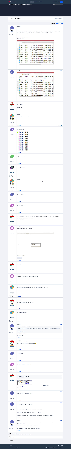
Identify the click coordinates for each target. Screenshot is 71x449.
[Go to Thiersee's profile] (12, 104)
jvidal (12, 30)
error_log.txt (19, 257)
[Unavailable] (35, 72)
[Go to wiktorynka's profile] (12, 156)
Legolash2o (12, 118)
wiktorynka (12, 159)
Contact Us (17, 447)
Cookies (20, 447)
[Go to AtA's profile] (12, 129)
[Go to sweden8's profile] (12, 205)
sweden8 (12, 230)
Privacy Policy (13, 447)
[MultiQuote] (17, 68)
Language (9, 447)
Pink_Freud (59, 125)
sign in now (25, 434)
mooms (56, 125)
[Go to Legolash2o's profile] (12, 116)
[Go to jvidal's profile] (12, 28)
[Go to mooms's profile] (12, 167)
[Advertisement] (35, 11)
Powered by (59, 447)
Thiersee (12, 267)
